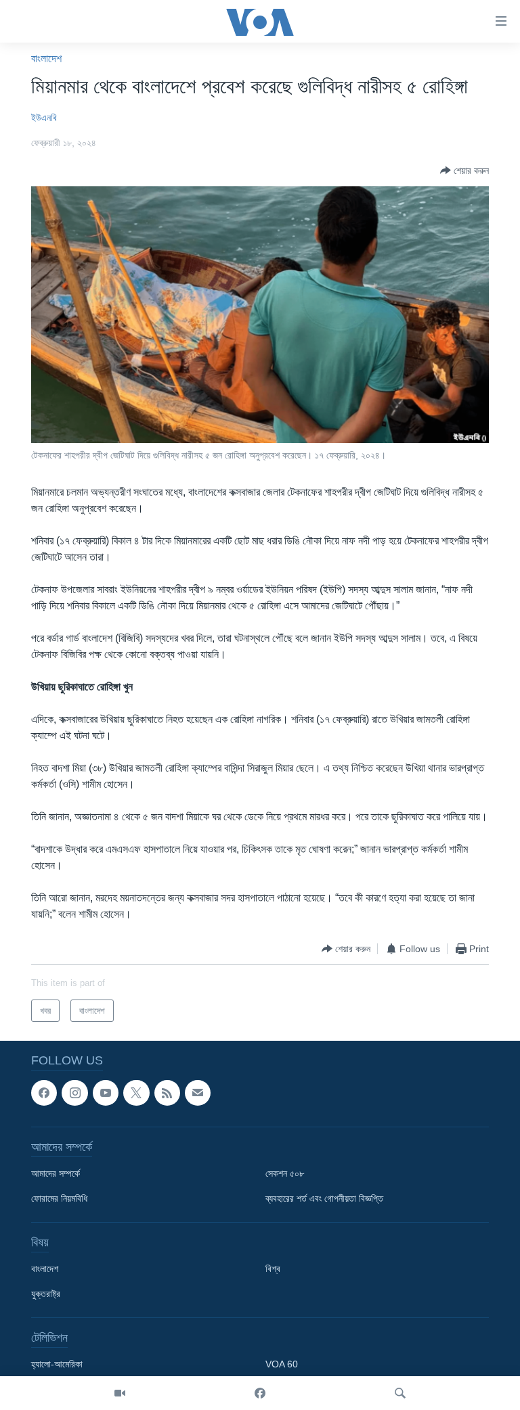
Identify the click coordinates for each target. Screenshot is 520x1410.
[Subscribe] (198, 1093)
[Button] (464, 170)
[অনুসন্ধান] (400, 1393)
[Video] (120, 1393)
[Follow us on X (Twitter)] (136, 1093)
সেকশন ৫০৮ (284, 1174)
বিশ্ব (272, 1269)
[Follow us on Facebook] (44, 1093)
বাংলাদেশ (46, 58)
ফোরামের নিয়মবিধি (59, 1199)
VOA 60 (281, 1364)
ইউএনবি (44, 117)
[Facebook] (260, 1393)
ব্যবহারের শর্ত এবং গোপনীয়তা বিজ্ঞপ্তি (324, 1199)
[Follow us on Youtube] (105, 1093)
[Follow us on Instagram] (74, 1093)
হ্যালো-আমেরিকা (57, 1364)
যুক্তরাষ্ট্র (45, 1294)
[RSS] (167, 1093)
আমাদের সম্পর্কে (55, 1174)
